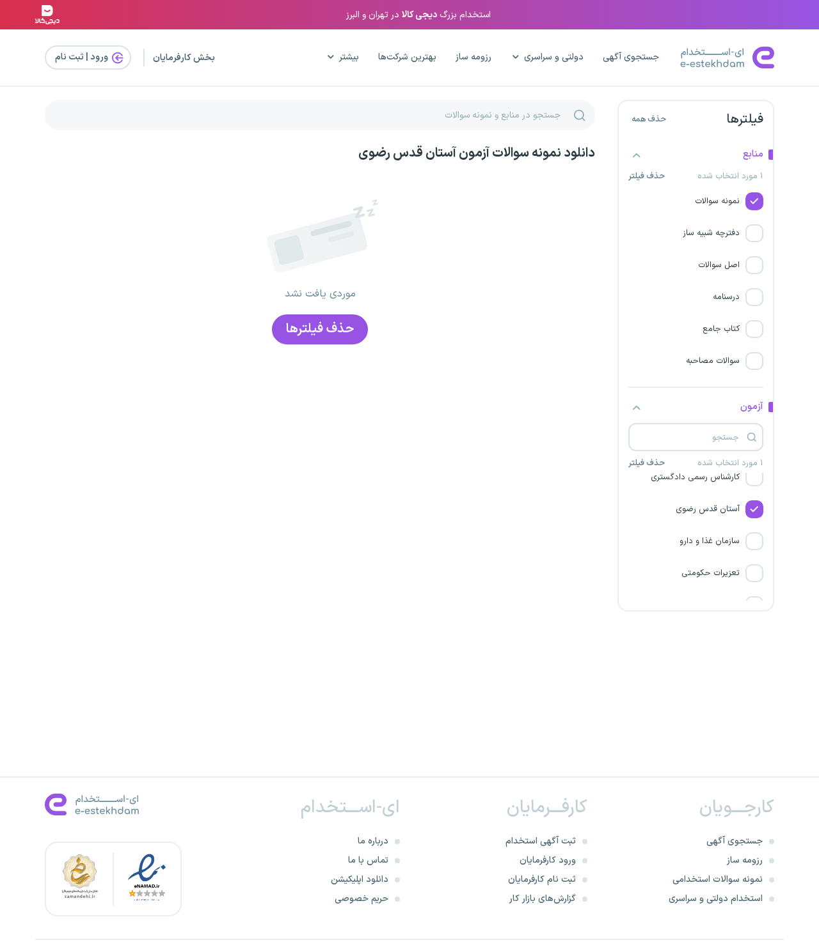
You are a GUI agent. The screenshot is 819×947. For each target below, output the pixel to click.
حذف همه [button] (649, 119)
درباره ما (373, 841)
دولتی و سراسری (554, 57)
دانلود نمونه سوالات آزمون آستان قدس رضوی (476, 153)
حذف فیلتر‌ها (320, 329)
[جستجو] (579, 115)
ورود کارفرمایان (548, 860)
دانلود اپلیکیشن (359, 879)
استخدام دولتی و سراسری (716, 898)
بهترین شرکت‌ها (407, 57)
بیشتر (349, 57)
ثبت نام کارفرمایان (542, 879)
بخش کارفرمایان (184, 58)
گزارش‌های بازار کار (542, 898)
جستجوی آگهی (631, 57)
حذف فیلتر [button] (646, 177)
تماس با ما (368, 860)
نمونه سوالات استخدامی (717, 879)
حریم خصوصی (361, 898)
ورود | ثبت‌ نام (82, 57)
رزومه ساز (473, 57)
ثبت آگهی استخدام (540, 841)
